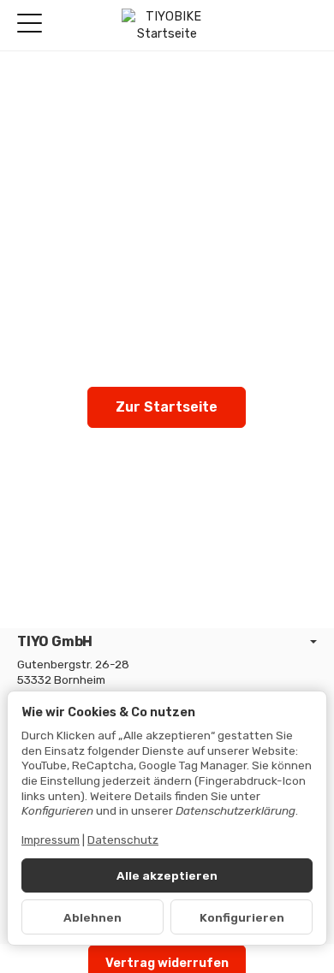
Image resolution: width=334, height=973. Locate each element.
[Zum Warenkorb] (304, 25)
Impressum (50, 839)
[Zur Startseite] (167, 26)
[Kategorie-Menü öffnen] (29, 23)
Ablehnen (92, 917)
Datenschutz (122, 839)
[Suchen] (66, 25)
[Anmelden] (272, 25)
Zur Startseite (167, 407)
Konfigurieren (242, 917)
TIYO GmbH (54, 642)
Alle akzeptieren (167, 875)
